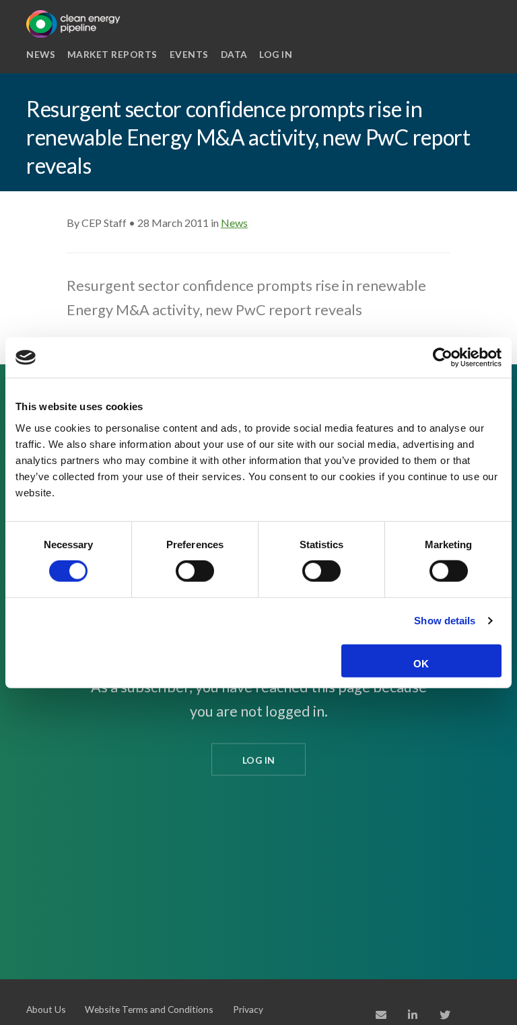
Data (234, 54)
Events (189, 54)
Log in (275, 54)
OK (421, 663)
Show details (444, 620)
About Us (46, 1009)
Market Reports (112, 54)
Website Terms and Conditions (149, 1009)
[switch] (195, 571)
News (40, 54)
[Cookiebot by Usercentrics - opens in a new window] (443, 358)
